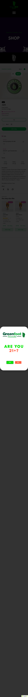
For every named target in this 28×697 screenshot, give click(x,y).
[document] (14, 348)
